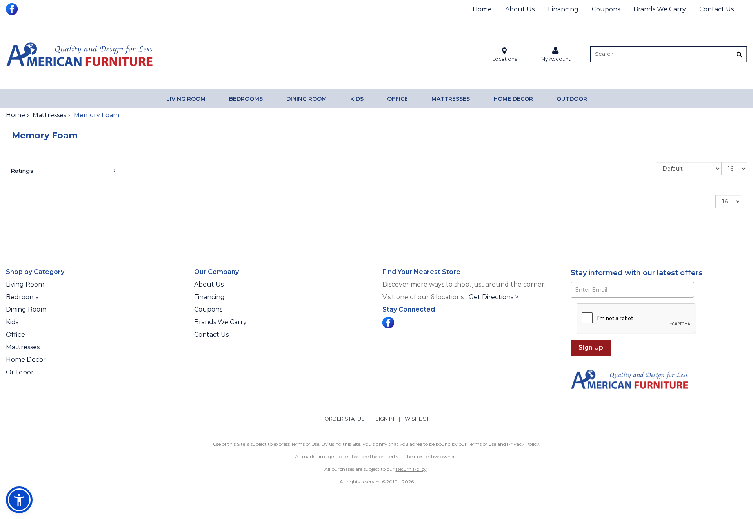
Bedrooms (246, 98)
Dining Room (306, 98)
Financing (563, 9)
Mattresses (450, 98)
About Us (520, 9)
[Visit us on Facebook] (13, 8)
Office (397, 98)
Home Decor (513, 98)
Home (482, 9)
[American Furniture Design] (79, 54)
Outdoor (572, 98)
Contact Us (716, 9)
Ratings (22, 170)
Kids (357, 98)
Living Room (186, 98)
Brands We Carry (659, 9)
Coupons (606, 9)
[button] (555, 54)
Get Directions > (493, 297)
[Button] (739, 54)
